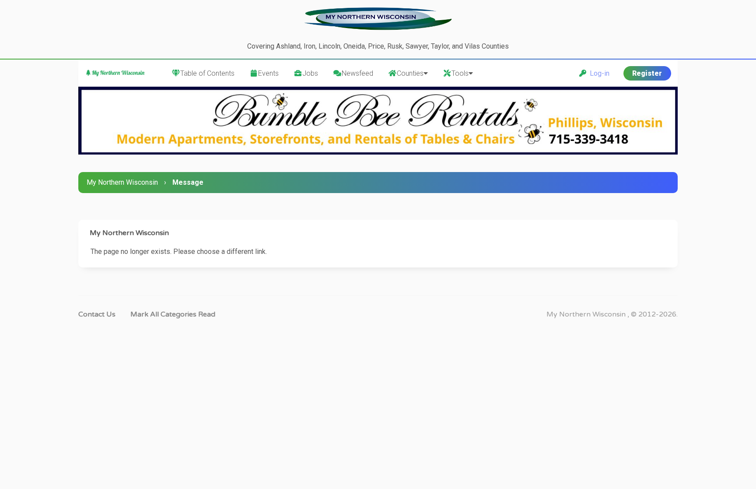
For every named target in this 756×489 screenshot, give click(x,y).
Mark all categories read (172, 314)
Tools (460, 73)
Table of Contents (207, 73)
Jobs (310, 73)
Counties (410, 73)
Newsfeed (357, 73)
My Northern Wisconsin (122, 182)
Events (268, 73)
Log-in (597, 73)
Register (647, 73)
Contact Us (97, 314)
